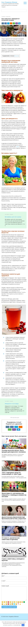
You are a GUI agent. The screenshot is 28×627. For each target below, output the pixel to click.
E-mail (3, 581)
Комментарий (5, 586)
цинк (17, 146)
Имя (3, 576)
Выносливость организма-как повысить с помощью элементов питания (14, 494)
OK (23, 625)
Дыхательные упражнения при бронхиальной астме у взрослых (14, 518)
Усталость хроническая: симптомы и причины (11, 538)
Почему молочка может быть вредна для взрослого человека (14, 451)
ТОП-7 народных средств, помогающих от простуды (11, 473)
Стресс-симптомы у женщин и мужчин (13, 559)
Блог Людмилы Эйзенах (9, 2)
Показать (16, 56)
